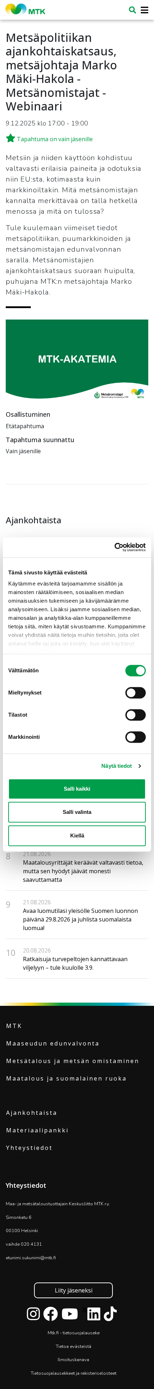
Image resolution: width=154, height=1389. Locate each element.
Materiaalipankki (37, 1130)
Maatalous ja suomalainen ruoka (66, 1078)
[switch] (135, 692)
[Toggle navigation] (142, 10)
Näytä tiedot (116, 766)
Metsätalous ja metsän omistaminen (72, 1061)
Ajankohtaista (31, 1113)
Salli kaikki (77, 789)
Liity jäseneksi (73, 1290)
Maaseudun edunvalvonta (53, 1043)
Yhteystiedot (29, 1148)
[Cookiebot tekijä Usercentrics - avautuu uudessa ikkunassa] (114, 547)
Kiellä (77, 835)
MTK (14, 1026)
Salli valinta (77, 812)
